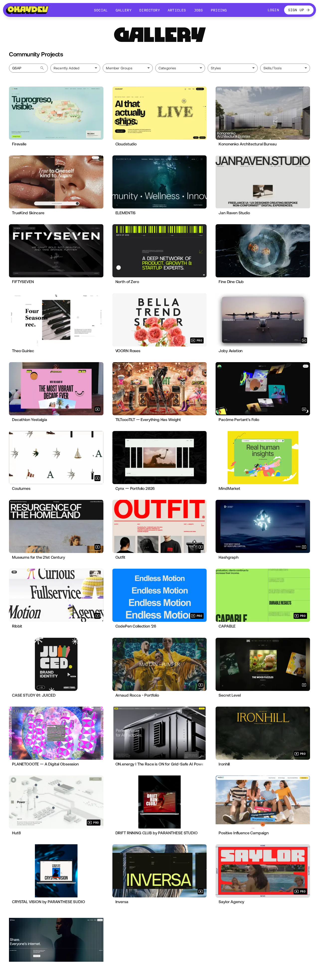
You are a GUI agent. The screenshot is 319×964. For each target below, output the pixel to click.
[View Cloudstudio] (159, 113)
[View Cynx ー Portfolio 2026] (159, 457)
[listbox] (75, 68)
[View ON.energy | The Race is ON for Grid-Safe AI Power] (159, 733)
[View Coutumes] (56, 457)
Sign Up (296, 10)
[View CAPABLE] (263, 595)
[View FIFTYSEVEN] (56, 250)
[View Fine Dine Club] (263, 250)
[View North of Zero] (159, 250)
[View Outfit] (159, 526)
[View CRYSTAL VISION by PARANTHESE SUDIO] (56, 870)
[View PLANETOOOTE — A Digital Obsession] (56, 733)
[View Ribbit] (56, 595)
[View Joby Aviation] (263, 319)
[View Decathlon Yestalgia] (56, 388)
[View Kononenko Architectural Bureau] (263, 113)
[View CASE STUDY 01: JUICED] (56, 664)
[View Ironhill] (263, 733)
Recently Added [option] (66, 68)
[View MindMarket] (263, 457)
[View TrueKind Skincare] (56, 182)
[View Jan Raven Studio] (263, 182)
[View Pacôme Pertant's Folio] (263, 388)
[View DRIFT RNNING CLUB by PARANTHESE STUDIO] (159, 802)
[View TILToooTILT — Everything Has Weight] (159, 388)
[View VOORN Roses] (159, 319)
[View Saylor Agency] (263, 870)
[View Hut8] (56, 802)
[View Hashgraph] (263, 526)
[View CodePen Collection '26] (159, 595)
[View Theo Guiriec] (56, 319)
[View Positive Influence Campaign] (263, 802)
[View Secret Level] (263, 664)
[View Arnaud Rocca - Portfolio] (159, 664)
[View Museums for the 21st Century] (56, 526)
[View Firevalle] (56, 113)
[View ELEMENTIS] (159, 182)
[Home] (27, 10)
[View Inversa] (159, 870)
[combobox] (128, 68)
